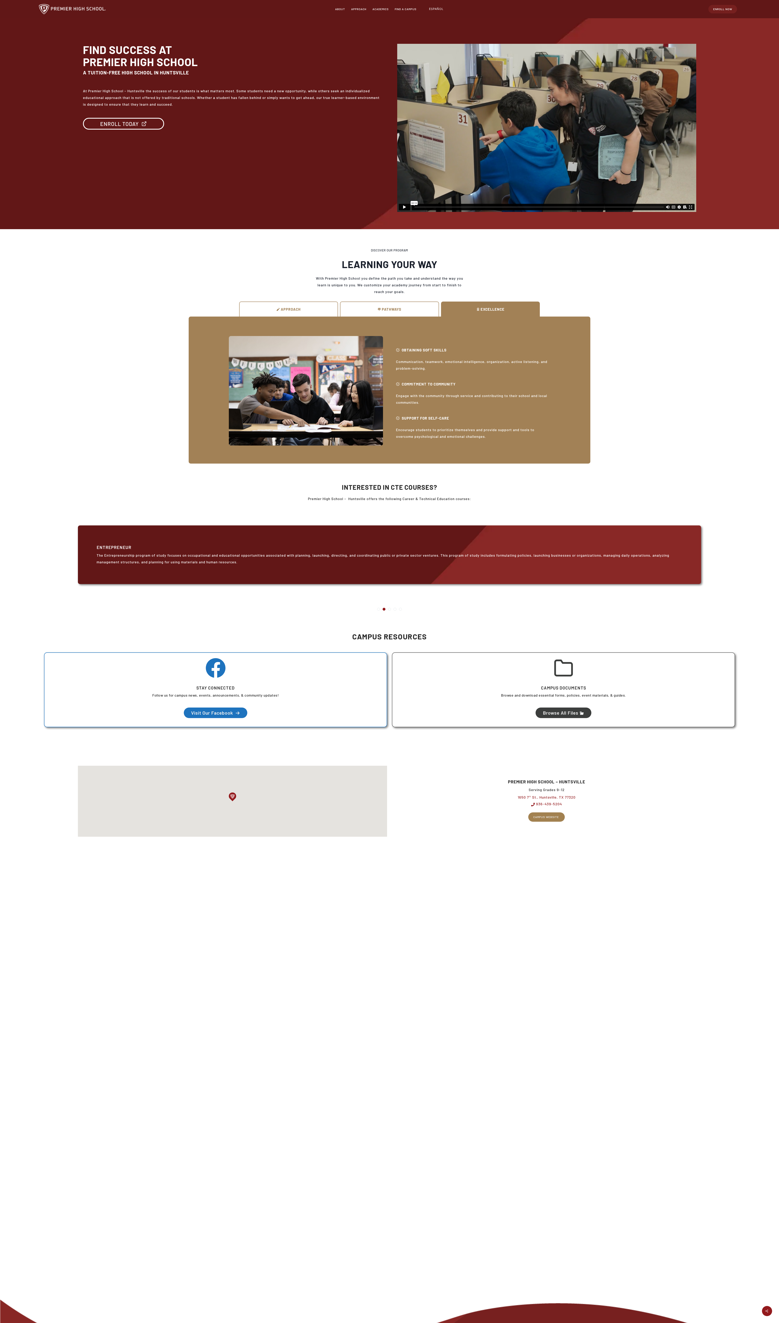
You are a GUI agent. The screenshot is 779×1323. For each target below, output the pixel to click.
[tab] (288, 309)
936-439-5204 (548, 804)
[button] (232, 797)
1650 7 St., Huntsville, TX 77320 (547, 797)
